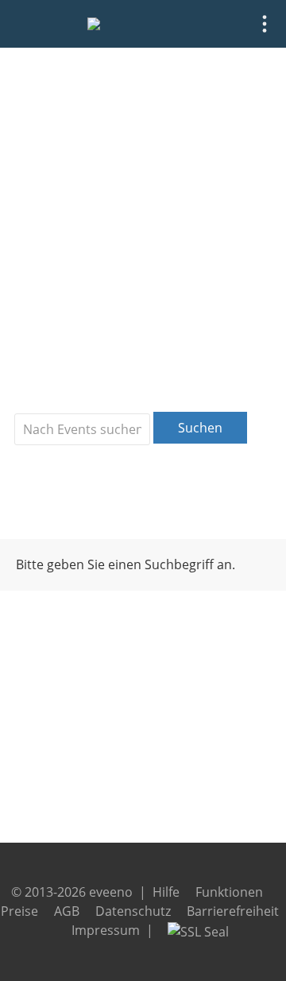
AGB (66, 911)
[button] (264, 24)
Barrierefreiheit (233, 911)
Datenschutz (133, 911)
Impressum (106, 930)
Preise (19, 911)
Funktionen (229, 892)
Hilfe (166, 892)
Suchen (200, 427)
